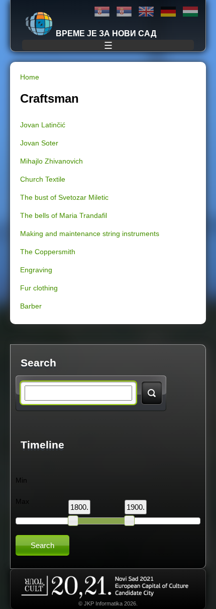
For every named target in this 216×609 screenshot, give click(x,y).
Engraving (36, 270)
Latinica (124, 12)
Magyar (190, 12)
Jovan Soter (39, 143)
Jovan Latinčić (42, 125)
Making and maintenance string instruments (89, 234)
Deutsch (168, 12)
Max (22, 501)
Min (21, 480)
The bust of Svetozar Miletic (64, 197)
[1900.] (129, 520)
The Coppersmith (47, 252)
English (146, 12)
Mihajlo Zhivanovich (51, 161)
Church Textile (42, 179)
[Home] (39, 23)
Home (29, 77)
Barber (31, 306)
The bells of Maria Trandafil (63, 215)
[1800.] (73, 520)
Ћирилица (102, 12)
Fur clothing (39, 288)
